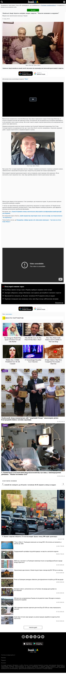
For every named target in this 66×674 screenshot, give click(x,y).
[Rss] (23, 636)
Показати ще (59, 302)
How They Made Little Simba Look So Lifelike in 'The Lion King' (53, 339)
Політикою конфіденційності (48, 5)
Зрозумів (33, 10)
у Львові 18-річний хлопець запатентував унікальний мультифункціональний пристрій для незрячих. (31, 212)
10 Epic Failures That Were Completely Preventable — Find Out (53, 361)
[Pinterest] (42, 636)
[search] (2, 2)
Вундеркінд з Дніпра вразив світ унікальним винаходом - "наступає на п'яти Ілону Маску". (31, 220)
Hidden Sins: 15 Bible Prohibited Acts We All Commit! (12, 361)
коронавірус (9, 314)
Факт (26, 79)
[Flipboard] (38, 636)
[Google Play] (38, 643)
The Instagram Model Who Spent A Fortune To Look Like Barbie (12, 339)
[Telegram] (27, 636)
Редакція (3, 660)
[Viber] (31, 636)
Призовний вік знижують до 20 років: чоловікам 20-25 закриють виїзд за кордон (30, 296)
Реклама (3, 657)
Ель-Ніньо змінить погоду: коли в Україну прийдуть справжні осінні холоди (28, 290)
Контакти (3, 662)
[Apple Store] (28, 643)
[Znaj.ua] (33, 1)
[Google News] (35, 636)
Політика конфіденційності (8, 655)
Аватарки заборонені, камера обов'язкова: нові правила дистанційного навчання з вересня (33, 293)
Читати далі (33, 627)
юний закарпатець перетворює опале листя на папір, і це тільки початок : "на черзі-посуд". (32, 216)
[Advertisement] (33, 188)
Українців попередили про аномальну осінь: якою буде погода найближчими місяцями (31, 299)
